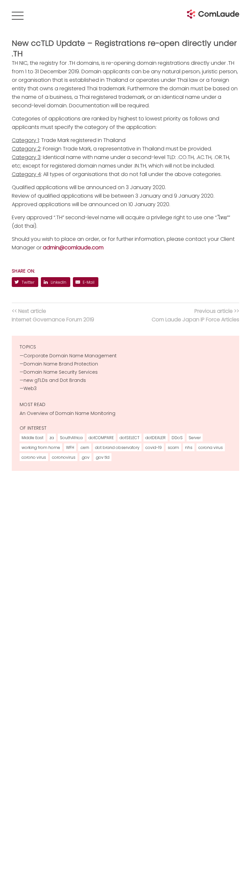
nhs (188, 447)
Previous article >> (195, 315)
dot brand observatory (117, 447)
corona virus (210, 447)
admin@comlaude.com (73, 247)
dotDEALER (155, 437)
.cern (84, 447)
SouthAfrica (71, 437)
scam (173, 447)
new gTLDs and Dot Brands (55, 380)
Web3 (30, 388)
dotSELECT (130, 437)
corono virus (34, 457)
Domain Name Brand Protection (61, 364)
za (51, 437)
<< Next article (53, 315)
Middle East (32, 437)
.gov (85, 457)
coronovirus (63, 457)
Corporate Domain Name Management (70, 355)
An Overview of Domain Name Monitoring (67, 413)
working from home (41, 447)
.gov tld (102, 457)
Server (195, 437)
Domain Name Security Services (61, 372)
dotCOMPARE (101, 437)
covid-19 (153, 447)
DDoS (177, 437)
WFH (70, 447)
